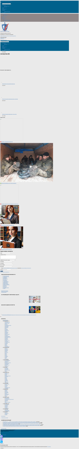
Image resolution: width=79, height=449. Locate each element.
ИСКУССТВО (5, 286)
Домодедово (7, 323)
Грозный (6, 405)
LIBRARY (4, 288)
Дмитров (6, 321)
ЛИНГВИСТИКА (5, 282)
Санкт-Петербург (7, 360)
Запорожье (6, 413)
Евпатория (6, 409)
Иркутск (6, 391)
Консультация (4, 17)
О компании (4, 5)
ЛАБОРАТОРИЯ (5, 283)
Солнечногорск (7, 342)
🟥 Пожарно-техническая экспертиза (6, 141)
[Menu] (0, 2)
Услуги (3, 7)
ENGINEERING (5, 277)
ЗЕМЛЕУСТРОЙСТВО (6, 284)
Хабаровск (6, 400)
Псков (6, 365)
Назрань (6, 406)
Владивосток (7, 398)
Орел (6, 354)
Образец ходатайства (4, 291)
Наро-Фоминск (7, 334)
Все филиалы (3, 416)
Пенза (6, 377)
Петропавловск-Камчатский (9, 399)
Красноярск (6, 392)
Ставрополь (7, 408)
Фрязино (6, 343)
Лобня (6, 331)
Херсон (6, 412)
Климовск (6, 327)
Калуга (6, 351)
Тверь (6, 357)
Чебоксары (6, 382)
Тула (5, 358)
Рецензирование (3, 292)
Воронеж (6, 350)
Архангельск (7, 361)
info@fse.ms (2, 38)
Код (4, 254)
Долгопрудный (7, 322)
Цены (3, 8)
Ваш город (2, 266)
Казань (6, 374)
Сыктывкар (6, 366)
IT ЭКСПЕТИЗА (5, 281)
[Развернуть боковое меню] (0, 316)
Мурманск (6, 364)
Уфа (5, 381)
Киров (6, 375)
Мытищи (6, 333)
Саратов (6, 380)
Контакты (3, 12)
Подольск (6, 337)
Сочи (5, 370)
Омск (6, 395)
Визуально (2, 254)
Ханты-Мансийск (7, 387)
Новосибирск (7, 394)
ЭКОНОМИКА (5, 280)
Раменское (6, 339)
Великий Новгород (8, 362)
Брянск (6, 348)
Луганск (6, 414)
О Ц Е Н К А (4, 279)
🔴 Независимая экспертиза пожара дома (7, 225)
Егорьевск (6, 324)
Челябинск (6, 388)
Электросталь (7, 346)
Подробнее (49, 446)
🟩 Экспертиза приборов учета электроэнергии (8, 183)
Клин (5, 328)
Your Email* (2, 261)
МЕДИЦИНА (5, 278)
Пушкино (6, 338)
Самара (6, 378)
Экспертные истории (5, 417)
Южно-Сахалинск (7, 402)
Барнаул (6, 390)
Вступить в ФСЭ (3, 428)
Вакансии (5, 6)
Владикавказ (7, 404)
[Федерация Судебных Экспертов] (4, 31)
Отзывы (3, 10)
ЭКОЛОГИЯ (4, 285)
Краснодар (6, 369)
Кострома (6, 352)
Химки (6, 344)
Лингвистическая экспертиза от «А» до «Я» (9, 114)
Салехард (6, 385)
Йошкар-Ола (7, 373)
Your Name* (2, 263)
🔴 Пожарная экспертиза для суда (6, 249)
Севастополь (7, 410)
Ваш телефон (2, 264)
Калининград (7, 363)
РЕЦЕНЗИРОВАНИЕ (6, 287)
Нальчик (6, 407)
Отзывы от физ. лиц (7, 20)
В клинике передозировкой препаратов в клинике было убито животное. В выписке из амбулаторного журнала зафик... (21, 425)
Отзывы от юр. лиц (7, 11)
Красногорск (7, 330)
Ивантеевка (7, 326)
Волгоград (6, 368)
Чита (5, 401)
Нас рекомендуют (7, 14)
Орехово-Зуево (7, 336)
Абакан (6, 389)
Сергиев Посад (7, 340)
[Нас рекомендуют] (34, 299)
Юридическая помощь (4, 290)
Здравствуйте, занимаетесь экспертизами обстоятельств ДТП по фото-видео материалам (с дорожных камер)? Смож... (21, 422)
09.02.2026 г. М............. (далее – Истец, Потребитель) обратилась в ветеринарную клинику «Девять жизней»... (19, 421)
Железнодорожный (8, 325)
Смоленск (6, 356)
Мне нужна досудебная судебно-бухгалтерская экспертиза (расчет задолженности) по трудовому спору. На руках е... (21, 423)
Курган (6, 384)
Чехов (6, 345)
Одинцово (6, 335)
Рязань (6, 355)
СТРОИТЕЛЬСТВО (6, 276)
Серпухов (6, 341)
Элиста (6, 371)
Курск (6, 353)
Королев (6, 329)
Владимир (6, 349)
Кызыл (6, 393)
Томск (6, 396)
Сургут (6, 386)
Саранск (6, 379)
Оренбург (6, 376)
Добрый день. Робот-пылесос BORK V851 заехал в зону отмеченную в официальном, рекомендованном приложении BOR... (22, 424)
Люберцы (6, 332)
